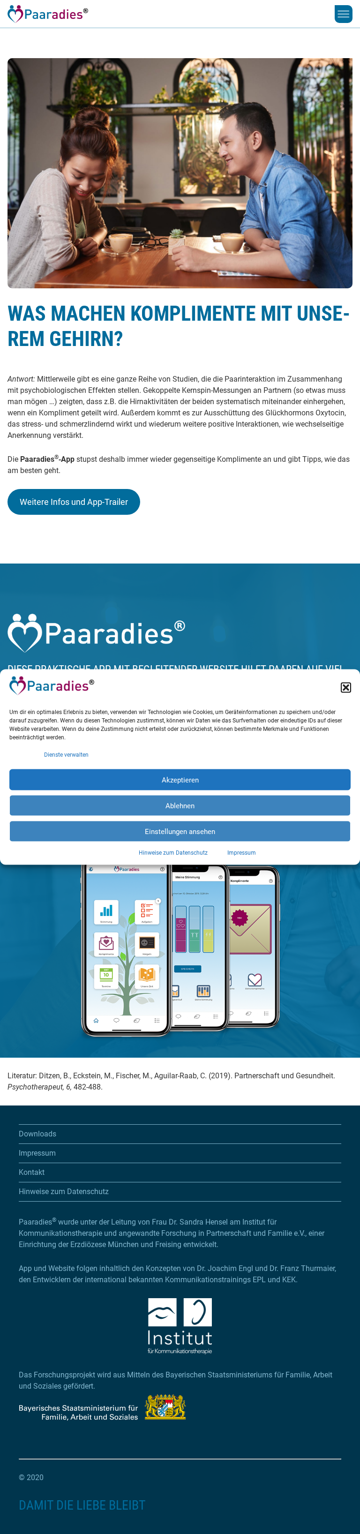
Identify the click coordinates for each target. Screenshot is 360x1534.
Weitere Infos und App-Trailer (74, 502)
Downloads (37, 1133)
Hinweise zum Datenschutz (173, 853)
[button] (346, 687)
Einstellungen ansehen (180, 831)
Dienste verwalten (66, 755)
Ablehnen (180, 805)
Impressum (241, 853)
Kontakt (32, 1172)
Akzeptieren (180, 779)
